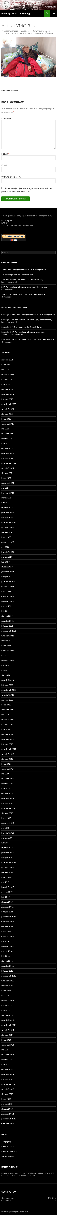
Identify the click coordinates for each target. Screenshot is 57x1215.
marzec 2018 (6, 838)
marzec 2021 (6, 665)
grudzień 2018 (7, 798)
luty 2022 (5, 611)
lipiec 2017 (6, 877)
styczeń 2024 (7, 507)
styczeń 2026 (7, 389)
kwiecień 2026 (7, 374)
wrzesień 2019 (7, 754)
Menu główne (53, 13)
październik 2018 (8, 808)
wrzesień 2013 (7, 1089)
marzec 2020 (6, 724)
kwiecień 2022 (7, 601)
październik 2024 (8, 463)
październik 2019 (8, 749)
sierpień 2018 (7, 813)
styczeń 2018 (7, 847)
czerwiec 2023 (7, 542)
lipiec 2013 (6, 1099)
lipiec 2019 (6, 764)
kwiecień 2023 (7, 552)
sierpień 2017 (7, 872)
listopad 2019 (7, 744)
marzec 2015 (6, 1005)
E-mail (5, 165)
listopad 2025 (7, 399)
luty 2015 (5, 1010)
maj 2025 (5, 429)
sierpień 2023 (7, 532)
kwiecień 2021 (7, 660)
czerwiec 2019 (7, 769)
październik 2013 (8, 1084)
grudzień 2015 (7, 966)
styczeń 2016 (7, 961)
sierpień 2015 (7, 985)
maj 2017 (5, 882)
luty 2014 (5, 1064)
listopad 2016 (7, 912)
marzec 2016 (6, 951)
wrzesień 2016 (7, 921)
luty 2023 (5, 562)
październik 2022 (8, 581)
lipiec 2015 (6, 990)
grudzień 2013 (7, 1074)
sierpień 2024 (7, 473)
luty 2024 (5, 502)
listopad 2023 (7, 517)
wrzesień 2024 (7, 468)
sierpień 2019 (7, 759)
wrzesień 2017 (7, 867)
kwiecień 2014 (7, 1054)
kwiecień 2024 (7, 493)
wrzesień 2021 (7, 636)
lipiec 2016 (6, 931)
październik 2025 (8, 404)
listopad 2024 (7, 458)
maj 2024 (5, 488)
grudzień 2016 (7, 907)
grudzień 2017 (7, 852)
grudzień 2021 (7, 621)
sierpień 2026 (7, 360)
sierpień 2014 (7, 1035)
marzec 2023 (6, 557)
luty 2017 (5, 897)
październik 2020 (8, 690)
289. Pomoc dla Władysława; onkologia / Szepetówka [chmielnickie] (23, 333)
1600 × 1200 (26, 31)
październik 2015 (8, 976)
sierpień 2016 (7, 926)
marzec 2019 (6, 783)
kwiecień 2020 (7, 719)
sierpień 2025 (7, 414)
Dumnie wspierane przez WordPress (14, 1212)
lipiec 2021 (6, 645)
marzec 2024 (6, 498)
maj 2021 (5, 655)
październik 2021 (8, 631)
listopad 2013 (7, 1079)
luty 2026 (5, 384)
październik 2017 (8, 862)
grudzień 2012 (7, 1114)
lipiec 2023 (6, 537)
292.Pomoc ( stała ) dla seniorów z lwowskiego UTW (23, 269)
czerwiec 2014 (7, 1045)
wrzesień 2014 (7, 1030)
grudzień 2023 (7, 512)
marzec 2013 (6, 1104)
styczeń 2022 (7, 616)
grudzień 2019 (7, 739)
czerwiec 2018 (7, 823)
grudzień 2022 (7, 571)
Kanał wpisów (7, 1146)
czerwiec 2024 (7, 483)
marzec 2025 (6, 438)
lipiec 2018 (6, 818)
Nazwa (5, 153)
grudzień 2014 (7, 1020)
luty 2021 (5, 670)
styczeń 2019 (7, 793)
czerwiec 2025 (7, 424)
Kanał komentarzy (9, 1151)
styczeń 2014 (7, 1069)
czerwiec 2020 (7, 709)
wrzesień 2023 (7, 527)
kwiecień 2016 (7, 946)
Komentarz (7, 118)
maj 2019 (5, 774)
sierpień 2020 (7, 700)
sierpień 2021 (7, 640)
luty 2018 (5, 843)
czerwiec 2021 (7, 650)
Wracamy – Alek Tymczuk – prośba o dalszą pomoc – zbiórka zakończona (27, 32)
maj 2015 (5, 995)
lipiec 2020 (6, 705)
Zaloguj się (6, 1141)
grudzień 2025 (7, 394)
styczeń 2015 (7, 1015)
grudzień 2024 (7, 453)
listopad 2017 (7, 857)
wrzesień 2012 (7, 1123)
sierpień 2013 (7, 1094)
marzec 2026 (6, 379)
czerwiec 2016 (7, 936)
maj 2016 (5, 941)
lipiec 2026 (6, 364)
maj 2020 (5, 714)
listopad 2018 (7, 803)
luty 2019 (5, 788)
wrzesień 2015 (7, 981)
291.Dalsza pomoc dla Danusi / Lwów (17, 274)
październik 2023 (8, 522)
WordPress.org (7, 1156)
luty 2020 (5, 729)
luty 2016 (5, 956)
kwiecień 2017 (7, 887)
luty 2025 (5, 443)
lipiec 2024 (6, 478)
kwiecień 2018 (7, 833)
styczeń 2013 (7, 1109)
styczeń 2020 (7, 734)
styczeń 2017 (7, 902)
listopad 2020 (7, 685)
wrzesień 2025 (7, 409)
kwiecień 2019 (7, 778)
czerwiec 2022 (7, 596)
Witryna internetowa (11, 176)
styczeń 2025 (7, 448)
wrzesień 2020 (7, 695)
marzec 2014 (6, 1059)
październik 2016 (8, 916)
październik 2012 (8, 1119)
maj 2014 (5, 1050)
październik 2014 (8, 1025)
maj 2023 (5, 547)
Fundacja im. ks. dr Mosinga (16, 13)
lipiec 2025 (6, 419)
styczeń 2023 (7, 567)
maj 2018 (5, 828)
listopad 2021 (7, 626)
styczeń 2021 (7, 675)
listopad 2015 (7, 971)
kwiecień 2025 (7, 433)
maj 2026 (5, 369)
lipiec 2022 (6, 591)
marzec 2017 (6, 892)
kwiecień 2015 (7, 1000)
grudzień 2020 (7, 680)
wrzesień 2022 (7, 586)
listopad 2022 (7, 576)
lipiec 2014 (6, 1040)
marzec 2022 (6, 606)
